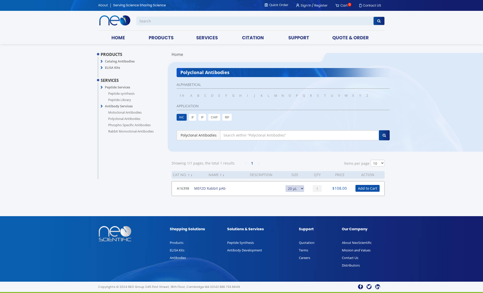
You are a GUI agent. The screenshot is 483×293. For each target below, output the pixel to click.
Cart (344, 6)
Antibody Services (119, 106)
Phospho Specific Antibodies (129, 125)
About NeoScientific (357, 242)
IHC (181, 117)
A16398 (183, 188)
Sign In (306, 6)
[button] (102, 61)
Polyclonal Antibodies (124, 118)
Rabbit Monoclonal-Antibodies (131, 131)
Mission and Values (356, 250)
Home (177, 54)
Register (321, 6)
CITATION (253, 38)
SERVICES (207, 38)
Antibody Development (244, 250)
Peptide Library (119, 99)
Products (176, 242)
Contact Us (350, 257)
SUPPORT (298, 38)
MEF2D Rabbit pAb (210, 188)
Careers (304, 257)
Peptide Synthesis (240, 242)
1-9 (181, 95)
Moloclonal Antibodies (125, 112)
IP (202, 117)
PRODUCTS (161, 38)
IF (192, 117)
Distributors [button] (351, 265)
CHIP (214, 117)
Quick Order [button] (278, 5)
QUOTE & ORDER (350, 38)
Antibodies (178, 257)
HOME (118, 38)
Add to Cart (367, 188)
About (103, 6)
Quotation (306, 242)
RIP (227, 117)
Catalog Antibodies (120, 61)
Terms (303, 250)
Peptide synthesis (121, 93)
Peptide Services (117, 87)
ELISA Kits (112, 67)
